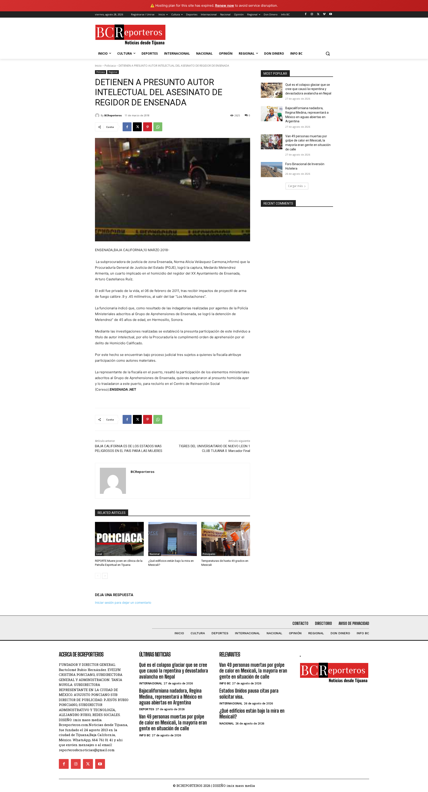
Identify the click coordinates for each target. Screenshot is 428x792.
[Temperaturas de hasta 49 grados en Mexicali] (225, 539)
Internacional (150, 683)
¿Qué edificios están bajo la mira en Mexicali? (251, 714)
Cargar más (295, 186)
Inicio (98, 66)
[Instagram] (312, 14)
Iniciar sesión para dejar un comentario (123, 602)
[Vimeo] (324, 14)
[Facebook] (305, 14)
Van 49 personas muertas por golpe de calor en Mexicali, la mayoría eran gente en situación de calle (173, 722)
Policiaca (110, 66)
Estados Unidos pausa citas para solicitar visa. (248, 694)
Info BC (144, 735)
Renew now (224, 5)
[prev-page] (98, 576)
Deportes (146, 709)
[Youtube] (330, 14)
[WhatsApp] (157, 126)
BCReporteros (113, 115)
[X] (318, 14)
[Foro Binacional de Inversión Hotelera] (271, 169)
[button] (327, 53)
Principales (209, 554)
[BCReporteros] (98, 115)
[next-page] (105, 576)
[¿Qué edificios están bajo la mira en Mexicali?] (172, 539)
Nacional (155, 554)
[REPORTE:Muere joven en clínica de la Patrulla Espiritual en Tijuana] (119, 539)
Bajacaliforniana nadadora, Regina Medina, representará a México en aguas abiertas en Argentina (170, 697)
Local (99, 554)
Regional (113, 72)
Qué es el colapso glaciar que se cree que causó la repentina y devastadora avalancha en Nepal (308, 89)
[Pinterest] (147, 126)
